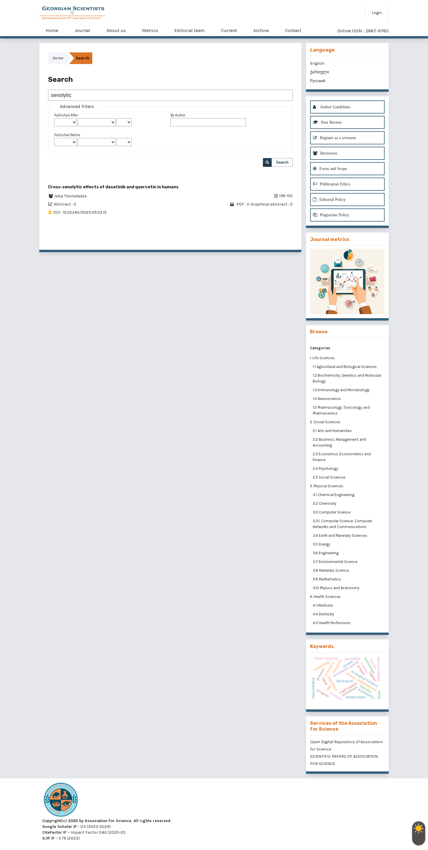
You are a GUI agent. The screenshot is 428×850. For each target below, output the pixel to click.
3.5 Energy (322, 544)
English (317, 63)
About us (116, 30)
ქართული (319, 72)
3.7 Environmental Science (335, 561)
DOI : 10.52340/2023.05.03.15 (80, 212)
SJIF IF (48, 838)
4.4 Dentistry (324, 614)
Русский (317, 80)
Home (52, 30)
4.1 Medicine (323, 605)
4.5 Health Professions (332, 623)
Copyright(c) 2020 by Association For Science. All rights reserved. (106, 820)
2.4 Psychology (326, 468)
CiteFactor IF (54, 832)
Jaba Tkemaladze (70, 196)
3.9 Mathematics (327, 579)
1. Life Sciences (322, 358)
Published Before (67, 135)
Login (377, 12)
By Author (177, 115)
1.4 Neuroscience (327, 398)
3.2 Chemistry (325, 503)
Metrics (150, 30)
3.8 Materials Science (331, 570)
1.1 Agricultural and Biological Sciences (345, 366)
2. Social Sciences (325, 422)
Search (282, 162)
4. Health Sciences (325, 596)
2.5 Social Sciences (329, 477)
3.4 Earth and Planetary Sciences (340, 535)
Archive (261, 30)
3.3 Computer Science (332, 512)
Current (229, 30)
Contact (293, 30)
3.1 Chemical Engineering (334, 495)
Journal (82, 30)
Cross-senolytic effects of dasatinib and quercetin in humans (113, 187)
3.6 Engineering (326, 553)
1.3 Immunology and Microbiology (341, 390)
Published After (66, 115)
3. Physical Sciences (326, 486)
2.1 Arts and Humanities (333, 430)
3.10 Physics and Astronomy (336, 588)
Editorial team (189, 30)
